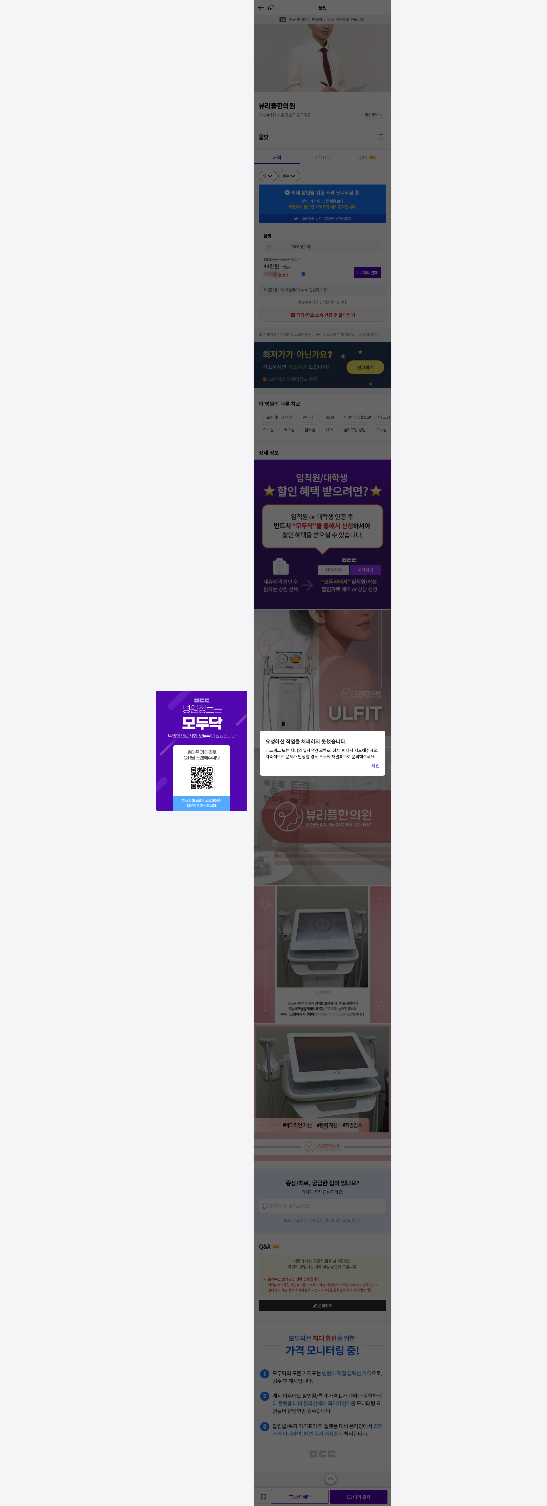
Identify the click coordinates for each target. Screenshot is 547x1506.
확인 (375, 765)
